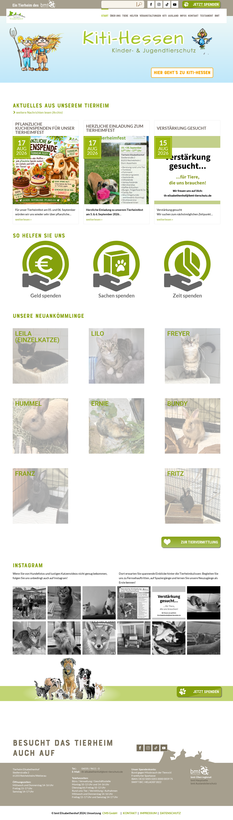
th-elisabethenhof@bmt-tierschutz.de (102, 771)
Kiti (164, 15)
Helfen (134, 15)
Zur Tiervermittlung (199, 542)
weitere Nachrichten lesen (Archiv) (39, 112)
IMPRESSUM (148, 813)
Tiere (125, 15)
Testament (206, 15)
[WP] (16, 22)
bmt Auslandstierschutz (204, 783)
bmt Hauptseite (199, 780)
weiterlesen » (23, 219)
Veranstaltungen (150, 15)
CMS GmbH (109, 813)
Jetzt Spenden (206, 4)
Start (104, 15)
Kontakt (193, 15)
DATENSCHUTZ (170, 813)
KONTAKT (130, 813)
